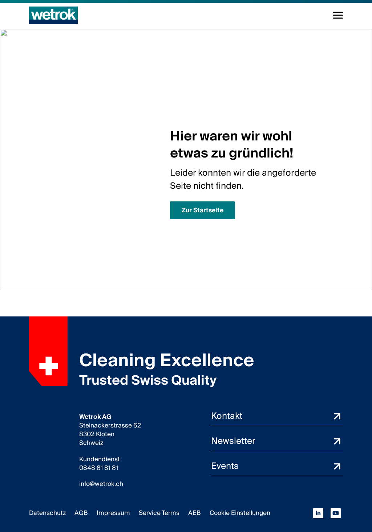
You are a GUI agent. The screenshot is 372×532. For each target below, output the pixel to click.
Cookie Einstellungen (240, 512)
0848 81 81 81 (98, 468)
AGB (81, 513)
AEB (194, 513)
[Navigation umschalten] (338, 15)
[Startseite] (53, 15)
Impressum (113, 513)
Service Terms (159, 513)
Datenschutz (47, 513)
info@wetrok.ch (101, 484)
